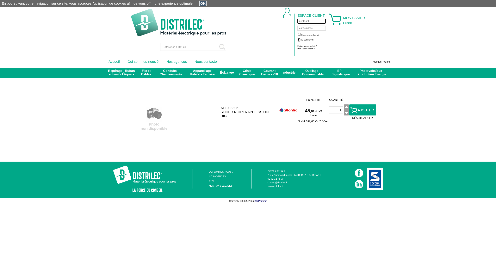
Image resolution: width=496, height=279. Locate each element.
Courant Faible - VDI (269, 72)
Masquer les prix (381, 61)
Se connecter (307, 39)
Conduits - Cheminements (171, 72)
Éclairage (227, 72)
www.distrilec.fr (275, 186)
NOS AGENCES (217, 176)
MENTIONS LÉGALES (220, 185)
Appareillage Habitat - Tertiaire (202, 72)
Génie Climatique (247, 72)
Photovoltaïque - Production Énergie (371, 72)
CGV (211, 181)
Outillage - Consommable (313, 72)
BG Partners (260, 201)
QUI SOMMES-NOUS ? (221, 171)
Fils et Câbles (146, 72)
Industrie (288, 72)
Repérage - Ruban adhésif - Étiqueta (121, 72)
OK (203, 3)
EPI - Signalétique (341, 72)
